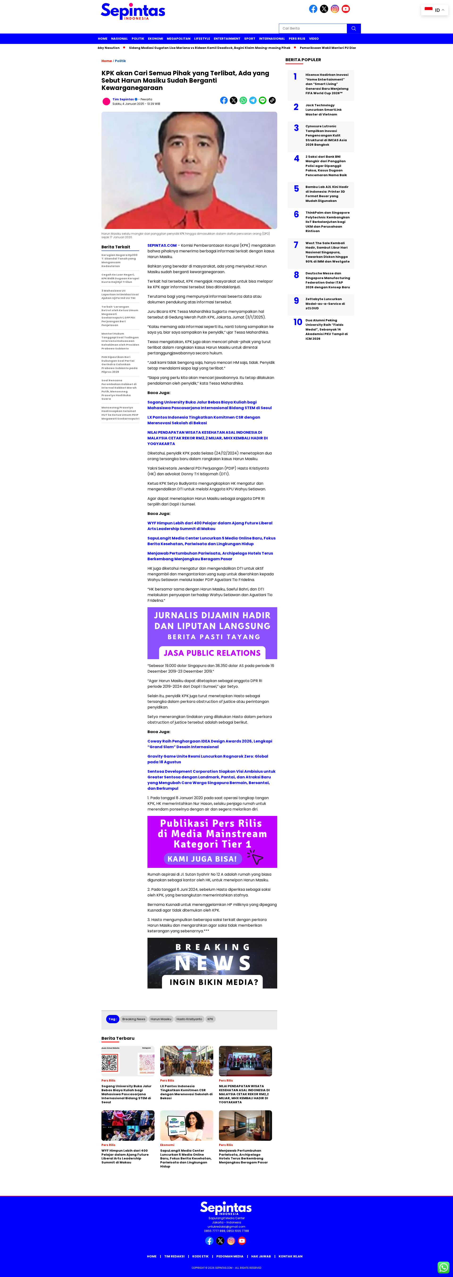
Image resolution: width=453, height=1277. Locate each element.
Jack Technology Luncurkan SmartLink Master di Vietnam (324, 110)
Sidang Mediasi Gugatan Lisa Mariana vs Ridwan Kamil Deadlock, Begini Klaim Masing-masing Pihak (181, 48)
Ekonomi (155, 38)
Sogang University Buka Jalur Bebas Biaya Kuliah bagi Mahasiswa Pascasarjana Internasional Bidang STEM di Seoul (209, 405)
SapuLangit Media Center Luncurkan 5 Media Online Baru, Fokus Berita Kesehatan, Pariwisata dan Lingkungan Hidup (211, 541)
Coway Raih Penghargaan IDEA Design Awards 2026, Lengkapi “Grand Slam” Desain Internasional (209, 744)
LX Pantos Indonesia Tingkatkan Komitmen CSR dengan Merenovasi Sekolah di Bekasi (203, 420)
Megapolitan (178, 38)
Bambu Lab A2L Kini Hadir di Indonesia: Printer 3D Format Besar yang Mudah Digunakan (327, 194)
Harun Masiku (161, 1019)
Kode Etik (200, 1256)
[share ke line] (263, 103)
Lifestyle (202, 38)
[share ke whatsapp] (244, 103)
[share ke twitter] (234, 103)
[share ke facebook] (225, 103)
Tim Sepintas (123, 99)
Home (102, 38)
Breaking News (133, 1019)
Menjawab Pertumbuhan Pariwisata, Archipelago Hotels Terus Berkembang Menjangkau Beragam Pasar (210, 556)
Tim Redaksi (174, 1256)
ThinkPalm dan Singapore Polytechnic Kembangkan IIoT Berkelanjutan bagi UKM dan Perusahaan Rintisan (328, 221)
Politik (138, 38)
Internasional (272, 38)
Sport (249, 38)
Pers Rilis (297, 38)
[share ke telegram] (254, 103)
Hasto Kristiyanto (189, 1019)
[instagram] (336, 12)
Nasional (119, 38)
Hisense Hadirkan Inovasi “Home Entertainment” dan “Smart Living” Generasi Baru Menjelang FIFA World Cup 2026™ (327, 83)
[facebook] (314, 12)
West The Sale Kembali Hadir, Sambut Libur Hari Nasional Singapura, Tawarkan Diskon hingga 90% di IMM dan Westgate (328, 252)
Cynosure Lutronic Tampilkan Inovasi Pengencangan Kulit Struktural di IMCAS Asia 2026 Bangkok (326, 135)
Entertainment (227, 38)
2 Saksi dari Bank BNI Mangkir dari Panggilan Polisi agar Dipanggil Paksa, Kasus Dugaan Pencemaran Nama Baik (326, 165)
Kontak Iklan (290, 1256)
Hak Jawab (261, 1256)
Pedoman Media (229, 1256)
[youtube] (347, 12)
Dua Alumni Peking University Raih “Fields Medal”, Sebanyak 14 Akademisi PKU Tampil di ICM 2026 (327, 329)
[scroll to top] (435, 1269)
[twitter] (325, 12)
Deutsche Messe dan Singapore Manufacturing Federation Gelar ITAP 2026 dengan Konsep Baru (328, 280)
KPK (210, 1019)
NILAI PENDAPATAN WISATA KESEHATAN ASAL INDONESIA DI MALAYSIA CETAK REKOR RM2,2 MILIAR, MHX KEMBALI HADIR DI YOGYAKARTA (207, 438)
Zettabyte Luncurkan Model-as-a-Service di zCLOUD (325, 303)
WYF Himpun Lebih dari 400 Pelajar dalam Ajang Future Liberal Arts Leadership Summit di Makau (210, 525)
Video (314, 38)
